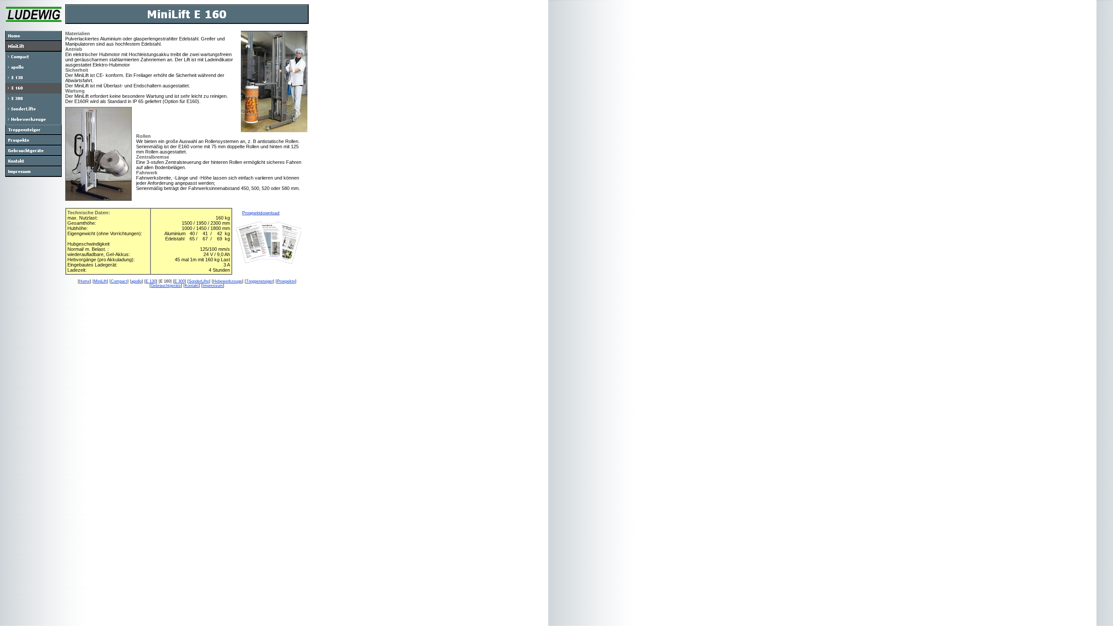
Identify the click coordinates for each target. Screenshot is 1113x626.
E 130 (151, 281)
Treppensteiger (259, 281)
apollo (136, 281)
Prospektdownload (261, 212)
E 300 (179, 281)
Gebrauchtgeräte (166, 285)
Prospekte (286, 281)
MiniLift (100, 281)
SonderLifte (199, 281)
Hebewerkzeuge (227, 281)
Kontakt (192, 285)
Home (84, 281)
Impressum (213, 285)
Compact (119, 281)
